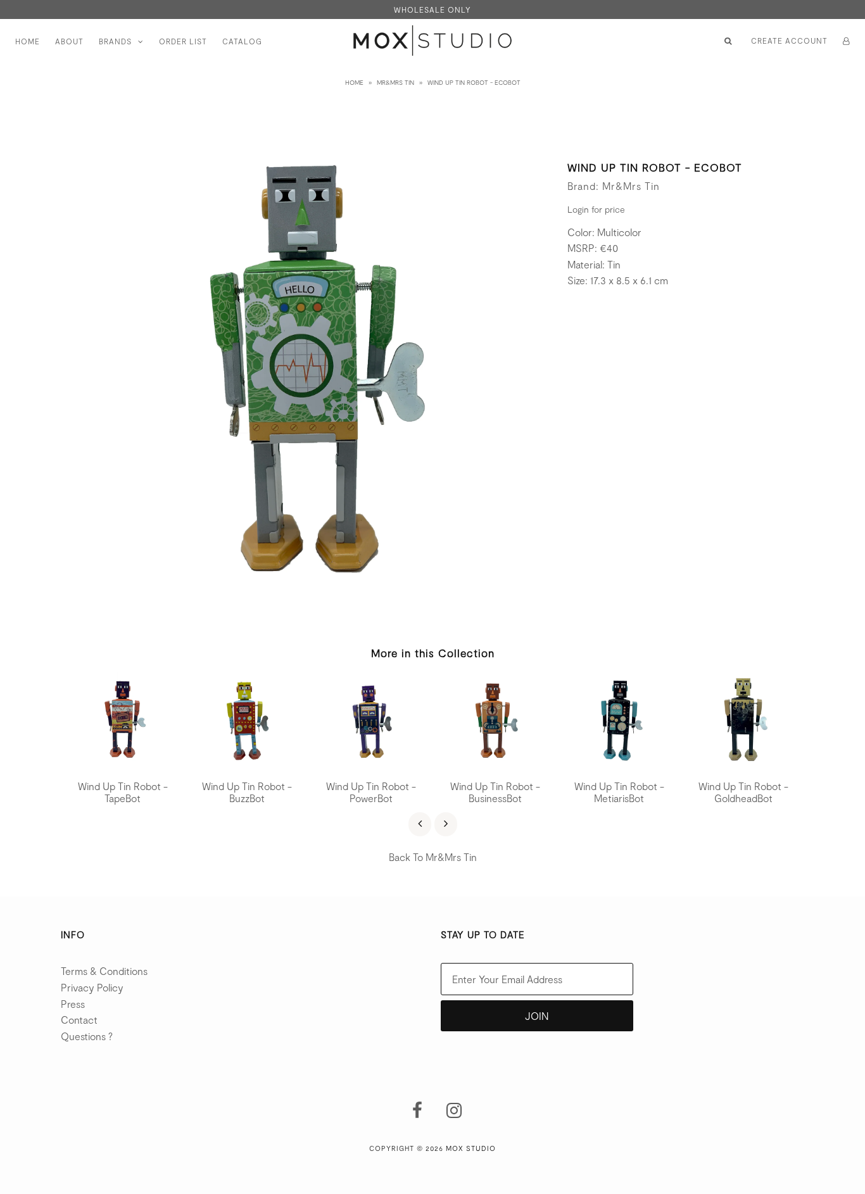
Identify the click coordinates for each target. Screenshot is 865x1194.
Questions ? (87, 1036)
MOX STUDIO (471, 1148)
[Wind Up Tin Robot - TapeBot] (122, 763)
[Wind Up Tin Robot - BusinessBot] (495, 763)
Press (73, 1004)
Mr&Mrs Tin (395, 82)
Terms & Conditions (104, 971)
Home (27, 41)
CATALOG (242, 41)
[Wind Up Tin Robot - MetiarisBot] (619, 763)
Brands (115, 41)
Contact (79, 1020)
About (69, 41)
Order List (183, 41)
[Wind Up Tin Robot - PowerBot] (371, 763)
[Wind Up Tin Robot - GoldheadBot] (743, 763)
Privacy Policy (92, 987)
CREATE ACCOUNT (789, 40)
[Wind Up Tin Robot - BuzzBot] (246, 763)
